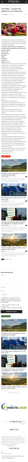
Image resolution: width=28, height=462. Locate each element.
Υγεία (11, 259)
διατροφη (6, 259)
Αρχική (2, 5)
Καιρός (3, 245)
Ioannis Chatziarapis (5, 176)
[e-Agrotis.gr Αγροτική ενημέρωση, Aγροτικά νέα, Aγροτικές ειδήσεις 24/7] (14, 1)
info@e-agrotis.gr (10, 445)
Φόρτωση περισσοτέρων (13, 392)
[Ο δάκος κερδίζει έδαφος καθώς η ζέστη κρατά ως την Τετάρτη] (14, 239)
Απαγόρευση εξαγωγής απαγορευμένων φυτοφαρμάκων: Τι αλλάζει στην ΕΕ (13, 222)
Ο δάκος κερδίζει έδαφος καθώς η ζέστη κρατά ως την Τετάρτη (14, 248)
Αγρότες (3, 195)
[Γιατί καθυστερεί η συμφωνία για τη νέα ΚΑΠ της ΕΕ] (14, 189)
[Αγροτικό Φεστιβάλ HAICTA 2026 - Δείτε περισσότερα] (14, 406)
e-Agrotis (3, 251)
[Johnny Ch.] (2, 14)
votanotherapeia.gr (5, 153)
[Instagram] (2, 452)
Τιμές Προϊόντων (4, 171)
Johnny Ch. (6, 14)
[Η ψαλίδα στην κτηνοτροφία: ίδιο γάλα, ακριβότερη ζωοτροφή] (14, 165)
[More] (19, 18)
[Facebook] (1, 452)
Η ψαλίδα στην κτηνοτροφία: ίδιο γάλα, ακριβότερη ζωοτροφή (13, 174)
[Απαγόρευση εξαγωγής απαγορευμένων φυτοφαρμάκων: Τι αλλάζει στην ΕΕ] (14, 214)
